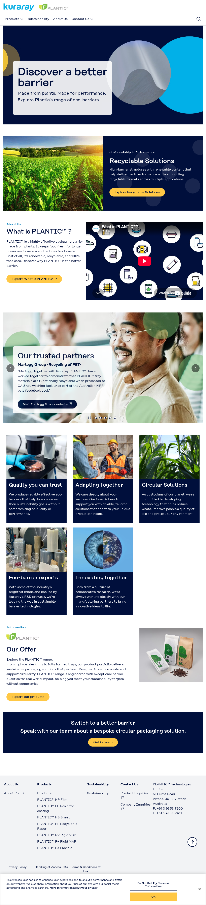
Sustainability (38, 19)
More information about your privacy (74, 887)
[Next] (196, 368)
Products (12, 19)
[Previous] (10, 368)
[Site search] (199, 19)
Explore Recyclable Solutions (137, 192)
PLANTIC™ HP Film (52, 800)
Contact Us (80, 19)
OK (153, 896)
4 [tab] (110, 418)
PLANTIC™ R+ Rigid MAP (56, 841)
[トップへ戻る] (192, 842)
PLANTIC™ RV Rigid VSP (56, 835)
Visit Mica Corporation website (46, 404)
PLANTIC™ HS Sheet (53, 817)
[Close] (199, 889)
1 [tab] (96, 418)
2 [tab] (100, 418)
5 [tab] (115, 418)
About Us (60, 19)
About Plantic (15, 793)
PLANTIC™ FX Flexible (54, 848)
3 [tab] (105, 418)
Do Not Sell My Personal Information (153, 885)
